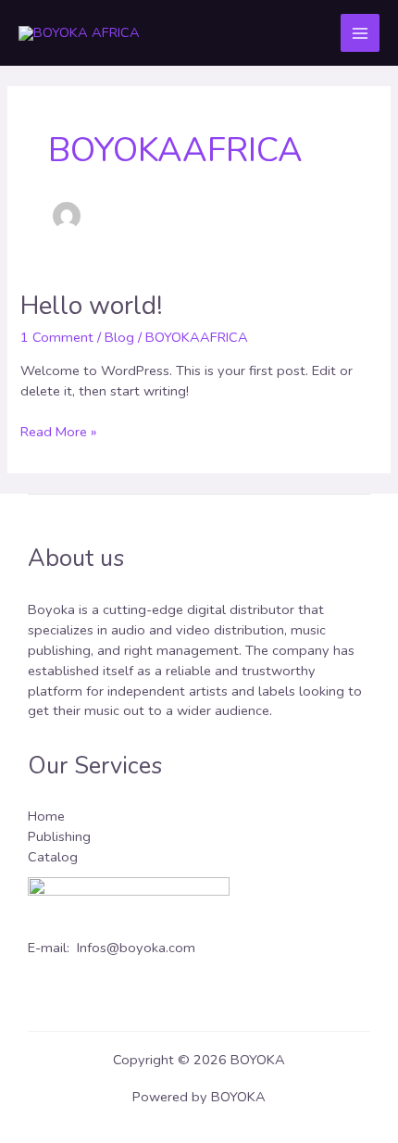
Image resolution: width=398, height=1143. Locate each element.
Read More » (58, 431)
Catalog (53, 857)
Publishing (59, 836)
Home (46, 816)
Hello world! (91, 305)
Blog (119, 337)
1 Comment (56, 337)
